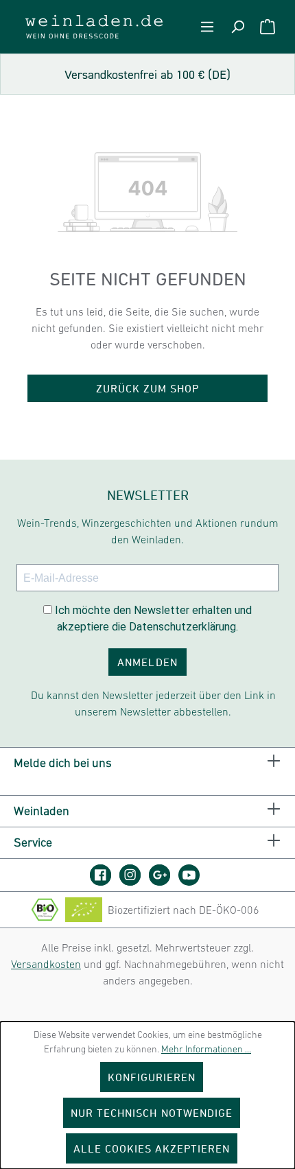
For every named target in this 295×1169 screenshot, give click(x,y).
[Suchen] (237, 26)
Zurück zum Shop (148, 388)
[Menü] (207, 26)
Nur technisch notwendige (152, 1113)
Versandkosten (46, 964)
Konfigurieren (152, 1077)
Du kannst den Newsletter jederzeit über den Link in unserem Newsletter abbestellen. (153, 703)
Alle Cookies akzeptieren (152, 1148)
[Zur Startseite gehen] (94, 26)
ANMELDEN (147, 662)
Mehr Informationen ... (206, 1048)
